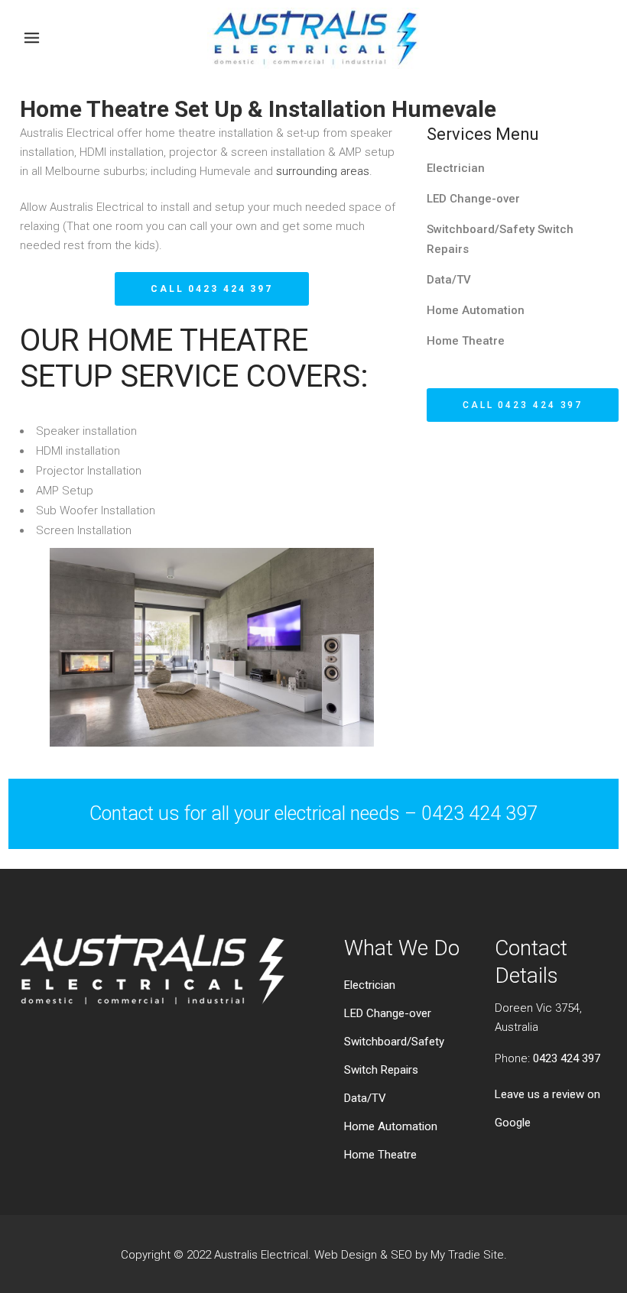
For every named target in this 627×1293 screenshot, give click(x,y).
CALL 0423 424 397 (212, 289)
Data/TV (449, 280)
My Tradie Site (467, 1255)
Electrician (456, 168)
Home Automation (476, 310)
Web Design (345, 1255)
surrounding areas (322, 171)
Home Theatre (466, 341)
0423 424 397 (566, 1058)
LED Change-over (473, 199)
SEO (401, 1255)
